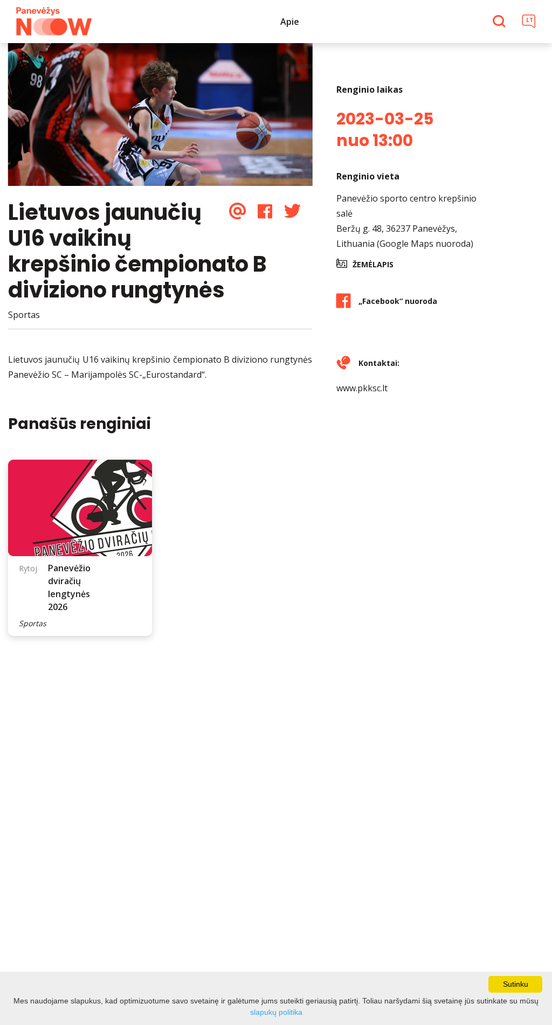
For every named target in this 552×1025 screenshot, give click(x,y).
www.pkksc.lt (362, 388)
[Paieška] (500, 22)
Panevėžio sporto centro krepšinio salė (406, 205)
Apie (289, 21)
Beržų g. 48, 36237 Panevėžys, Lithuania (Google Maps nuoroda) (404, 236)
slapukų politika (276, 1012)
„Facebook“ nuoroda (397, 301)
